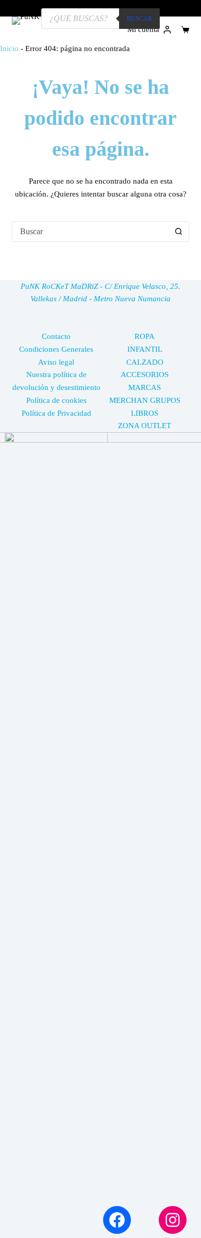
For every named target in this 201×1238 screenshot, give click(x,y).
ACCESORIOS (145, 374)
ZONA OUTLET (144, 425)
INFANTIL (144, 349)
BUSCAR (139, 18)
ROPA (145, 336)
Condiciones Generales (56, 349)
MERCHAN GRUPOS (144, 400)
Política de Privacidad (56, 413)
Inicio (9, 48)
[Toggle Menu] (185, 8)
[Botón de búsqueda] (179, 231)
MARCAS (144, 387)
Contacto (56, 336)
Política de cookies (56, 400)
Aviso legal (56, 362)
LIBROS (144, 413)
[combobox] (90, 231)
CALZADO (144, 362)
